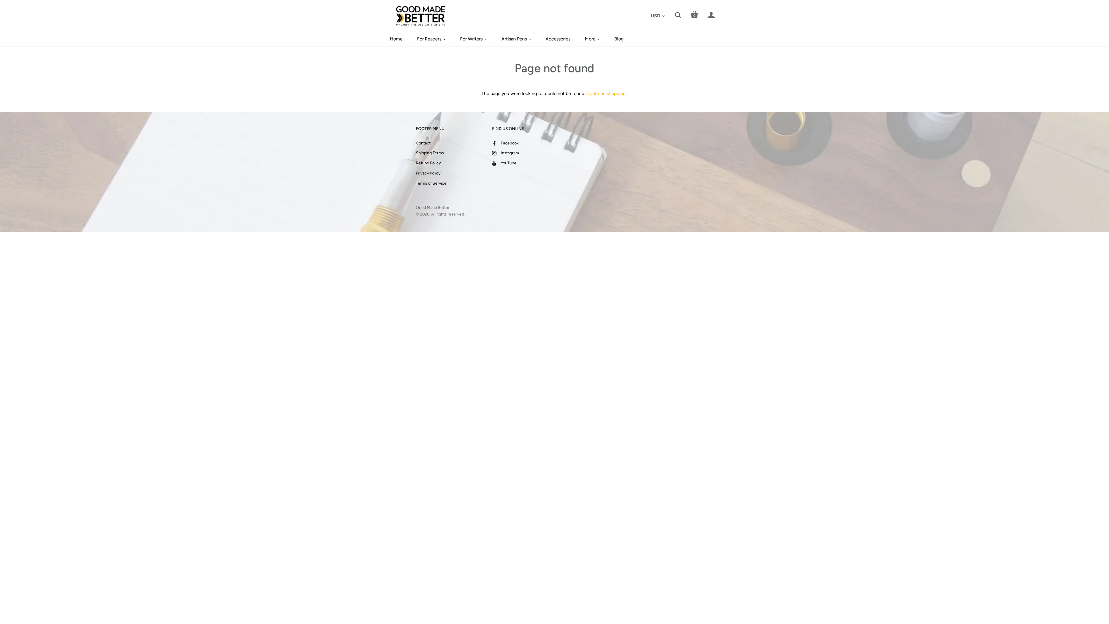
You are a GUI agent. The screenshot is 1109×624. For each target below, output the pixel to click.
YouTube (508, 163)
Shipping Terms (430, 153)
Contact (423, 143)
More (590, 39)
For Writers (471, 39)
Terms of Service (431, 183)
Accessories (558, 39)
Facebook (510, 143)
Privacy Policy (428, 173)
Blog (619, 39)
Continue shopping (606, 93)
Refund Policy (428, 163)
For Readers (429, 39)
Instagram (510, 153)
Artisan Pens (514, 39)
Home (396, 39)
